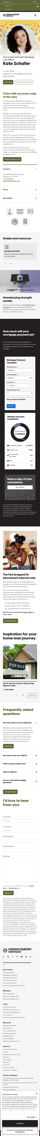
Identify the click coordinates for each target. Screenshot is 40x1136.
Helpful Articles (7, 1028)
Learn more (8, 746)
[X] (12, 956)
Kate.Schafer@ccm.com (11, 181)
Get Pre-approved (10, 621)
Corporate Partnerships (10, 1049)
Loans (5, 1004)
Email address (8, 836)
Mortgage (7, 5)
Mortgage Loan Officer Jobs (11, 1054)
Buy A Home (7, 970)
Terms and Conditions (9, 1090)
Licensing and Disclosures (10, 1087)
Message (6, 856)
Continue (20, 1123)
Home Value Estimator (9, 1031)
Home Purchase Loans (9, 983)
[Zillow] (26, 956)
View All (32, 695)
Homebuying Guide (9, 972)
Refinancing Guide (8, 993)
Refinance (7, 991)
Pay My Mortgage (8, 1038)
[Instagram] (17, 956)
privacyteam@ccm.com (21, 931)
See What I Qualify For (24, 82)
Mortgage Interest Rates (10, 975)
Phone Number (9, 846)
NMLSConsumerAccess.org (11, 1041)
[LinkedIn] (8, 956)
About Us (6, 1046)
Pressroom (6, 1062)
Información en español (10, 1070)
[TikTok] (30, 956)
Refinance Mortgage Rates (11, 996)
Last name (7, 827)
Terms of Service (13, 888)
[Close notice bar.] (38, 6)
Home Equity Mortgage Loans (12, 1012)
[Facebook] (3, 956)
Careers (5, 1052)
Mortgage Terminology (10, 1033)
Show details (31, 1117)
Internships (6, 1057)
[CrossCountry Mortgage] (11, 15)
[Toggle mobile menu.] (35, 15)
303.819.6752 (9, 179)
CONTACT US (8, 893)
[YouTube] (21, 956)
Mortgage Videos (8, 1036)
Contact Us (6, 1065)
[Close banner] (36, 1093)
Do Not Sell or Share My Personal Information (20, 1131)
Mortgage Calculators (9, 1025)
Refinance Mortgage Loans (11, 999)
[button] (20, 169)
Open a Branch (7, 1060)
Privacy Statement (10, 1075)
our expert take (26, 612)
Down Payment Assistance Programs (14, 985)
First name (7, 817)
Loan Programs (7, 1015)
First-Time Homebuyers (10, 980)
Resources (7, 1023)
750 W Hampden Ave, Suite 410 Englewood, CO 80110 (13, 175)
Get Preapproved (10, 792)
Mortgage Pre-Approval (10, 978)
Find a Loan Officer (8, 1067)
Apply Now (8, 82)
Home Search (8, 9)
